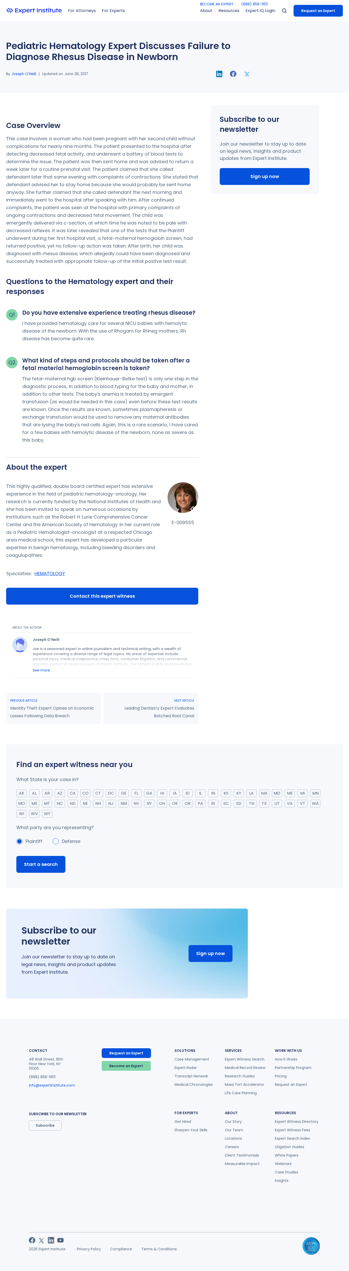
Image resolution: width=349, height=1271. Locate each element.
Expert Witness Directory (296, 1121)
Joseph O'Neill (23, 73)
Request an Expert (318, 10)
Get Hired (183, 1121)
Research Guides (240, 1076)
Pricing (281, 1076)
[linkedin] (219, 74)
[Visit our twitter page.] (41, 1240)
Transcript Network (191, 1076)
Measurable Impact (242, 1163)
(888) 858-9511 (254, 4)
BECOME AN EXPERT (217, 4)
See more (41, 670)
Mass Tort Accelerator (244, 1084)
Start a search (41, 864)
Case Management (192, 1059)
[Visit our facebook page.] (32, 1240)
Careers (232, 1147)
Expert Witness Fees (292, 1130)
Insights (281, 1180)
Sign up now (264, 176)
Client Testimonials (242, 1155)
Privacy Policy (89, 1249)
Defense (71, 841)
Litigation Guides (289, 1147)
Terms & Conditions (159, 1249)
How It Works (286, 1059)
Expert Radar (186, 1067)
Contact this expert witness (102, 596)
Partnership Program (293, 1067)
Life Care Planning (241, 1093)
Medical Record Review (245, 1067)
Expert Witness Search (244, 1059)
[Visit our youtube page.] (60, 1240)
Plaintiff (34, 841)
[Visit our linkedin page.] (51, 1240)
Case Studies (286, 1172)
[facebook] (233, 74)
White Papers (286, 1155)
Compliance (121, 1249)
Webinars (283, 1163)
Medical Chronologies (194, 1084)
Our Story (233, 1121)
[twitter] (247, 73)
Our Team (234, 1130)
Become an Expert (126, 1065)
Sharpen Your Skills (191, 1130)
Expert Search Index (292, 1138)
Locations (233, 1138)
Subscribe (45, 1125)
